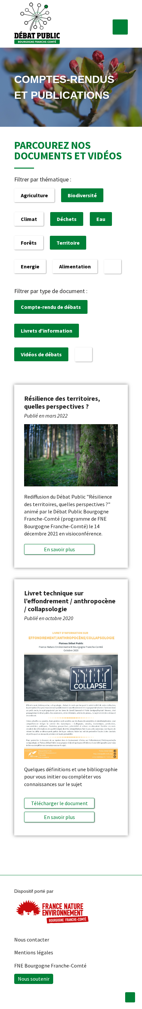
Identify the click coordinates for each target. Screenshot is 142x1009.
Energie (30, 266)
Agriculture (34, 195)
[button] (120, 27)
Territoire (68, 242)
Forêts (29, 242)
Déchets (67, 219)
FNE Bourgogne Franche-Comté (50, 965)
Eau (100, 219)
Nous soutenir (34, 978)
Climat (29, 219)
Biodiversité (82, 195)
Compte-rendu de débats (51, 307)
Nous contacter (31, 939)
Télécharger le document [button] (59, 803)
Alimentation (75, 266)
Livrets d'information (46, 330)
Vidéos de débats (41, 354)
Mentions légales (33, 952)
